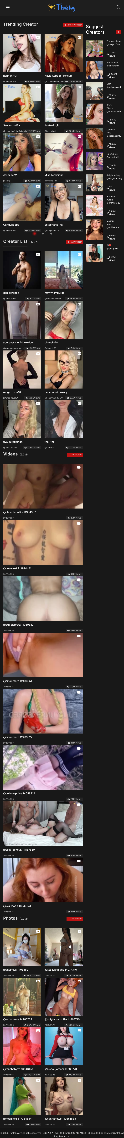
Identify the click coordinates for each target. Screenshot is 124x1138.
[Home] (62, 7)
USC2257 (48, 1133)
